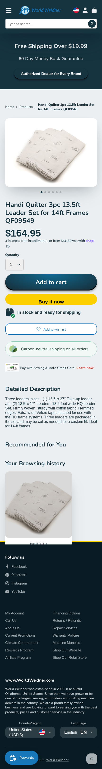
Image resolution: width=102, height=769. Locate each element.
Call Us (11, 620)
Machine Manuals (66, 643)
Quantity (12, 255)
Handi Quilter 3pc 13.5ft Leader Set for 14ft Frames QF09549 (38, 528)
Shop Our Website (67, 650)
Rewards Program (19, 650)
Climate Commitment (21, 643)
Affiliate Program (18, 657)
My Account (14, 613)
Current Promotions (20, 635)
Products (26, 107)
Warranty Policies (66, 635)
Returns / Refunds (67, 620)
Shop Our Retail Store (70, 657)
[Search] (92, 24)
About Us (12, 628)
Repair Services (65, 628)
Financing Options (67, 613)
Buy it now (51, 301)
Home (9, 107)
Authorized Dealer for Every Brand (51, 73)
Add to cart (51, 282)
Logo (40, 10)
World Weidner (57, 760)
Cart (94, 10)
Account (85, 10)
